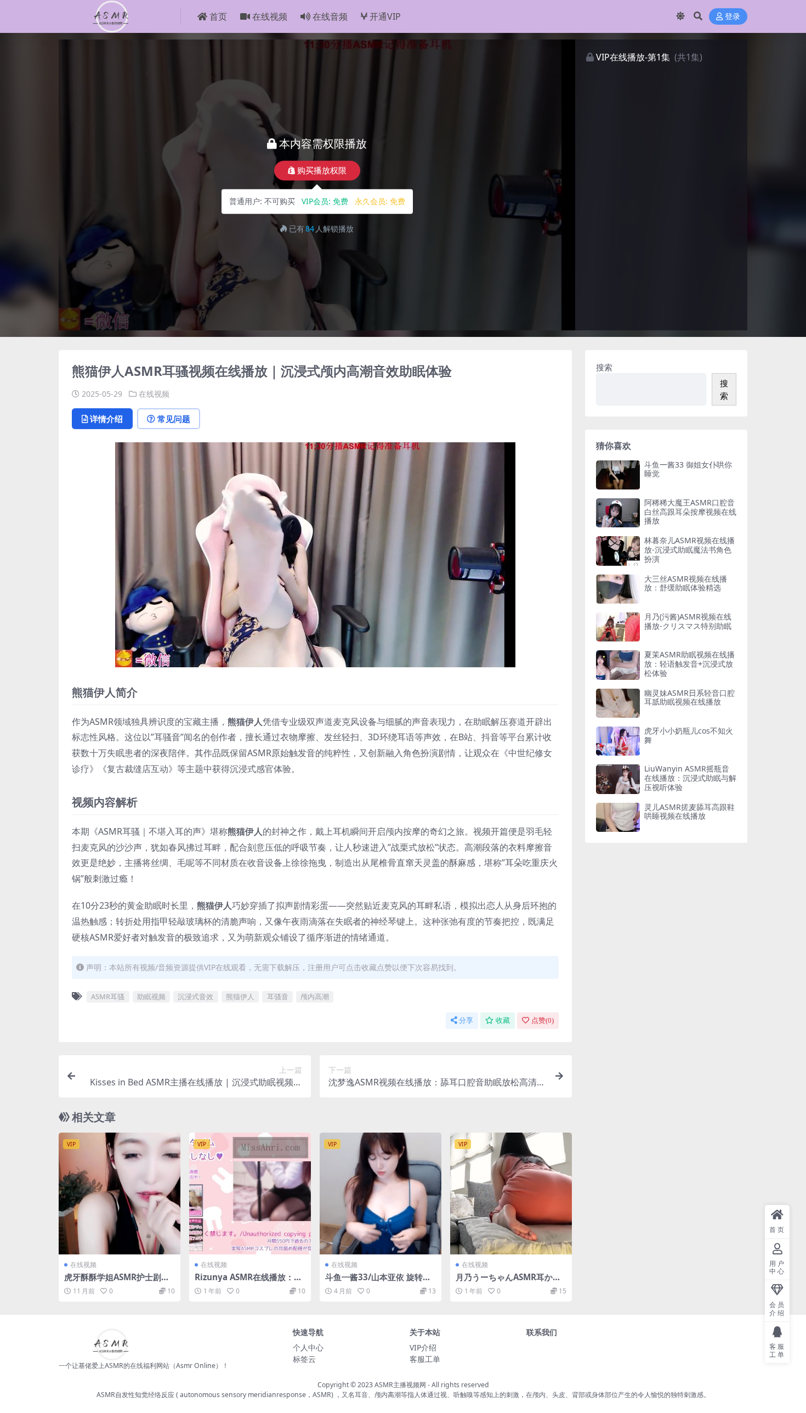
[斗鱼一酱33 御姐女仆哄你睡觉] (618, 474)
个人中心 (308, 1347)
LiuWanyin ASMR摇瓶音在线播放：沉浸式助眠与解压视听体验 (690, 777)
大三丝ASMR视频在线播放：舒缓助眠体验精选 (685, 583)
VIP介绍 (423, 1347)
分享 (466, 1020)
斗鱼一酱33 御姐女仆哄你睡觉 (688, 469)
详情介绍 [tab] (106, 418)
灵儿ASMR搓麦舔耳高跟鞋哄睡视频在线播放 (689, 811)
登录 (732, 17)
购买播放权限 (322, 170)
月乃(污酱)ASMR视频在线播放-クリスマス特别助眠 (687, 621)
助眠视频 (151, 996)
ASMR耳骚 (107, 996)
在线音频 (330, 16)
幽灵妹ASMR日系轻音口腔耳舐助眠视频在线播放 (689, 697)
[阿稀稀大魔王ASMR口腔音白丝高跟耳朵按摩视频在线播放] (618, 512)
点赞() (542, 1020)
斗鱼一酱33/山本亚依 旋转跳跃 (378, 1281)
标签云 (304, 1359)
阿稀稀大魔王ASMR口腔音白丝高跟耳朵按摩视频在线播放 (690, 511)
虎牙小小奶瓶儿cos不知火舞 (688, 735)
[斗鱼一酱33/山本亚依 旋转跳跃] (380, 1193)
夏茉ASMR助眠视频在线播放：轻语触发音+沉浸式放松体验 (689, 663)
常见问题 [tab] (173, 418)
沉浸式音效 (195, 996)
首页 (218, 16)
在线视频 (269, 16)
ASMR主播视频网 (400, 1384)
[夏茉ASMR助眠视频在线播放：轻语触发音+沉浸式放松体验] (618, 664)
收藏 (503, 1020)
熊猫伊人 (240, 996)
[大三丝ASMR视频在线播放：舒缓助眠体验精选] (618, 589)
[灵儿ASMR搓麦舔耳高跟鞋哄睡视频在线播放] (618, 817)
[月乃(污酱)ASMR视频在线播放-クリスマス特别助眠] (618, 626)
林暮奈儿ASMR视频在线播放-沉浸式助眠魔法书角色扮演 (689, 549)
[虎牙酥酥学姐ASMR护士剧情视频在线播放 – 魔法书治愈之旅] (119, 1193)
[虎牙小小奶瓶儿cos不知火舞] (618, 741)
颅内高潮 (314, 996)
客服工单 (425, 1359)
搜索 (604, 367)
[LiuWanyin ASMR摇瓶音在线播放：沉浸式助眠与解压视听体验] (618, 778)
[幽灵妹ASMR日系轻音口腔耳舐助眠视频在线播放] (618, 703)
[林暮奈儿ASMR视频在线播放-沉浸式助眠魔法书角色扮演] (618, 550)
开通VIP (385, 16)
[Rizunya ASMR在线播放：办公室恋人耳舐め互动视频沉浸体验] (250, 1193)
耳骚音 (277, 996)
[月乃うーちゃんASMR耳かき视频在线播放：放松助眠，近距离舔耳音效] (511, 1193)
